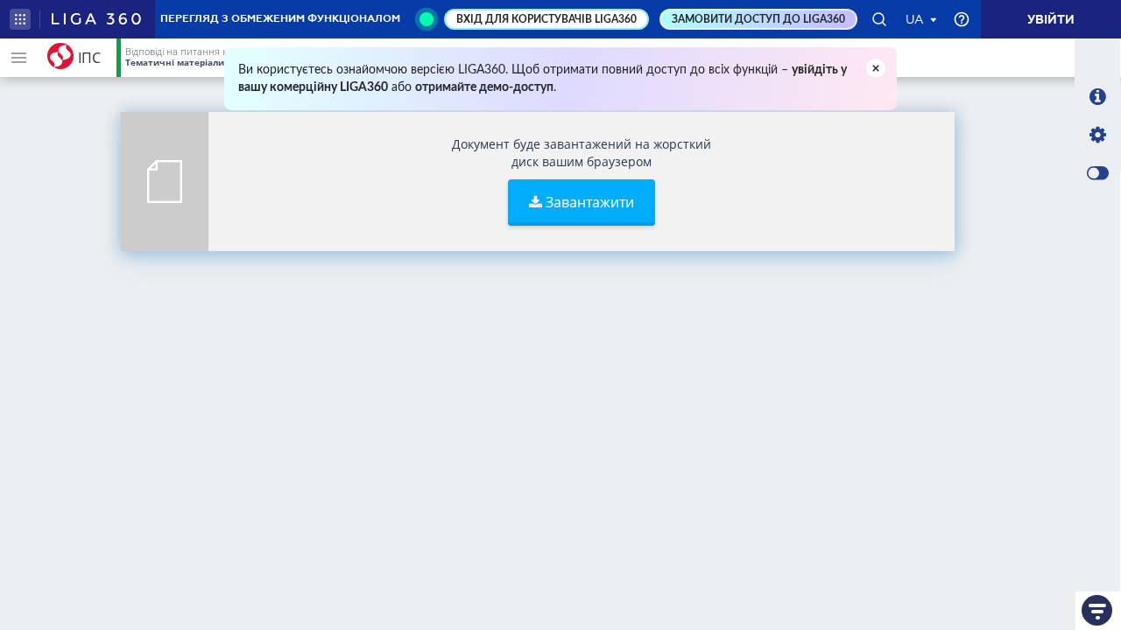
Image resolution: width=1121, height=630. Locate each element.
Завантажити (588, 202)
